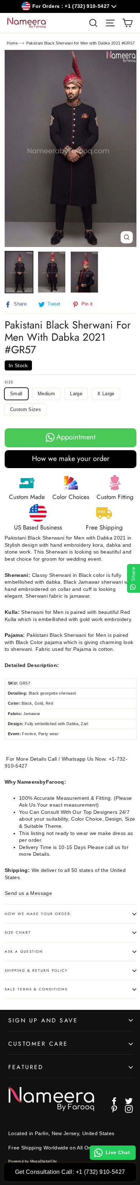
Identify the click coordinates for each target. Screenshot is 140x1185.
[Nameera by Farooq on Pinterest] (114, 1109)
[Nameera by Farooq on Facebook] (114, 1101)
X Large (105, 393)
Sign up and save (43, 1020)
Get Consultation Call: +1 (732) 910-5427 (70, 1172)
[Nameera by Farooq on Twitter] (129, 1101)
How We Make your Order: (38, 913)
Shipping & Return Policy (36, 970)
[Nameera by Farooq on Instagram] (129, 1109)
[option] (70, 148)
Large (76, 393)
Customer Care (38, 1044)
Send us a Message (28, 893)
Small (16, 393)
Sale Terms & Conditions (36, 989)
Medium (46, 393)
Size (9, 382)
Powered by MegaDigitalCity (32, 1161)
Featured (26, 1067)
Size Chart (18, 932)
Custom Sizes (25, 409)
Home (12, 43)
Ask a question (24, 951)
